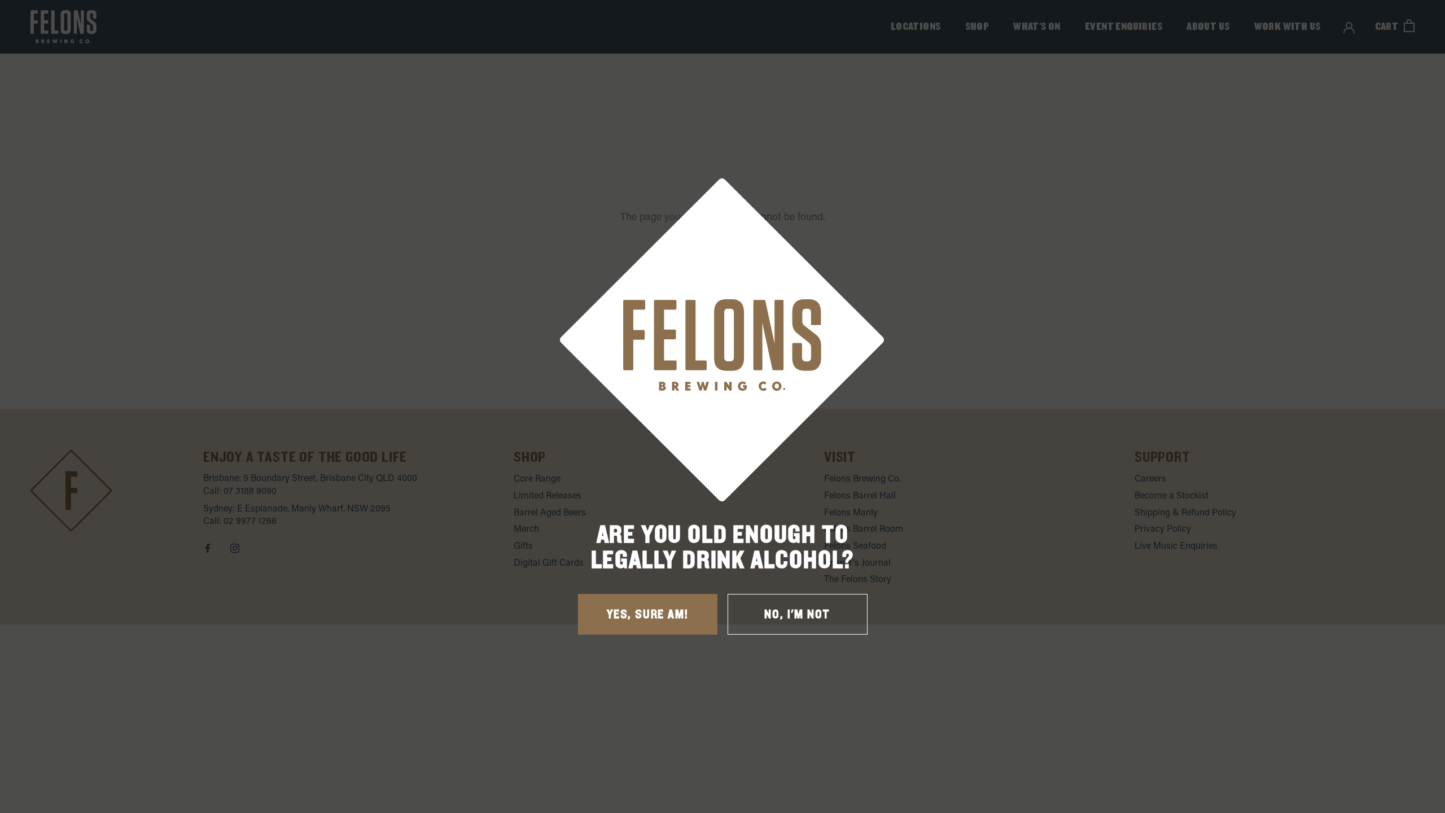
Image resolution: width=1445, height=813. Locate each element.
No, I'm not (797, 614)
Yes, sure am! (647, 614)
